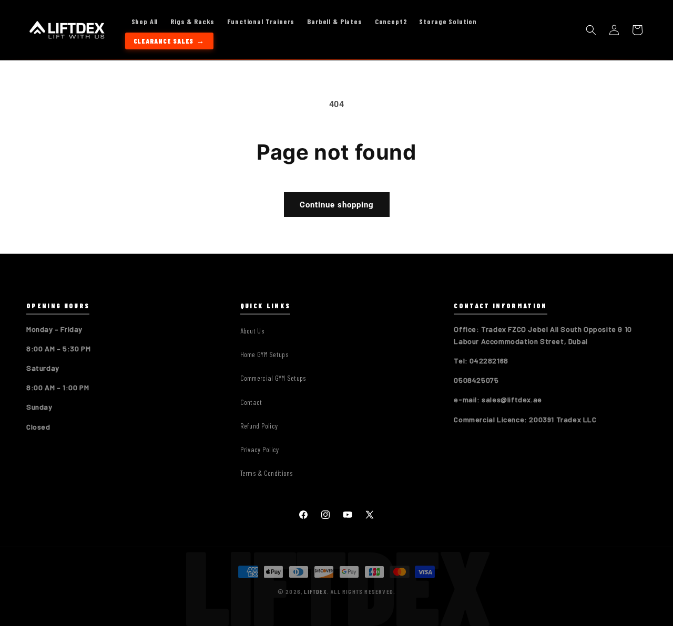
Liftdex (315, 591)
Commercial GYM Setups (273, 378)
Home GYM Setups (264, 354)
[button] (591, 29)
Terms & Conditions (266, 472)
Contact (251, 402)
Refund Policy (259, 425)
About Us (252, 330)
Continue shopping (337, 205)
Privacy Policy (259, 449)
